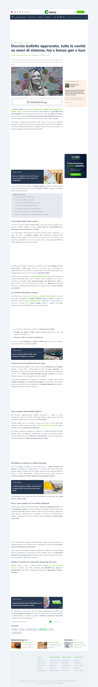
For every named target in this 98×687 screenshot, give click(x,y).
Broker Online (53, 665)
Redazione (76, 660)
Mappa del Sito (41, 660)
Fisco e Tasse (14, 43)
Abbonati (80, 12)
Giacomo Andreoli (27, 55)
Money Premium (41, 662)
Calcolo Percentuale (54, 670)
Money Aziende (41, 665)
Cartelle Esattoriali (32, 629)
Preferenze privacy (78, 670)
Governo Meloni (17, 633)
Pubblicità (39, 667)
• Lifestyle (84, 17)
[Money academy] (58, 17)
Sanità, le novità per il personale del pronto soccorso (32, 214)
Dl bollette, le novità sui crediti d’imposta (28, 208)
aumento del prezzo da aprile (48, 425)
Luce (51, 629)
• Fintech (74, 17)
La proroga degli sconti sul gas (25, 197)
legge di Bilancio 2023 (33, 301)
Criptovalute (53, 667)
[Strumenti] (60, 17)
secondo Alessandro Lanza (38, 276)
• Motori (69, 17)
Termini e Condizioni (79, 665)
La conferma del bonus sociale (25, 200)
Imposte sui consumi (24, 43)
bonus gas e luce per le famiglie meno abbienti (39, 296)
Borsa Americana (66, 665)
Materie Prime (65, 667)
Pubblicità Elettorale (42, 670)
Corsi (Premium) (53, 662)
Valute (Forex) (65, 670)
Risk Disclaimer (77, 662)
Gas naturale (43, 629)
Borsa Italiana (65, 660)
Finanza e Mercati (66, 657)
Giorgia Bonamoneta (17, 55)
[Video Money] (63, 17)
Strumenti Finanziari (55, 657)
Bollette (15, 629)
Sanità (22, 629)
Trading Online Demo (55, 660)
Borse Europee (65, 662)
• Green (79, 17)
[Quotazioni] (55, 17)
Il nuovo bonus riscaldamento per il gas (27, 203)
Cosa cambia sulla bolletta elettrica (26, 205)
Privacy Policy (77, 667)
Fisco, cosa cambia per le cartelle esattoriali (29, 211)
